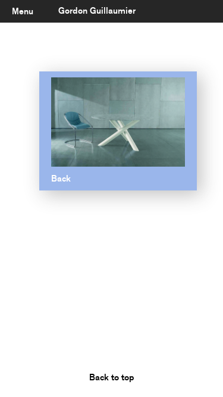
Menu (22, 11)
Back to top (111, 377)
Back (61, 178)
